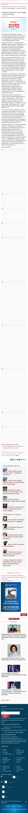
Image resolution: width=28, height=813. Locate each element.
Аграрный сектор (7, 759)
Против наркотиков (7, 771)
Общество (19, 768)
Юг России (5, 752)
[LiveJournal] (19, 460)
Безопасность (6, 768)
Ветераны (19, 754)
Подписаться (5, 716)
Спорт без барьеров (7, 580)
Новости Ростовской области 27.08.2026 (12, 575)
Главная (8, 806)
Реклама (19, 806)
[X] (11, 460)
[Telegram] (25, 460)
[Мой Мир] (17, 460)
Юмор (18, 771)
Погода (18, 766)
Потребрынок (6, 761)
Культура (19, 761)
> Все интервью (5, 700)
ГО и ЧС (4, 769)
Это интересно (20, 769)
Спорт (18, 762)
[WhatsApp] (23, 460)
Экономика (5, 757)
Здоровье (19, 759)
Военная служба (20, 750)
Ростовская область (7, 754)
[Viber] (21, 460)
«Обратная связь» (19, 732)
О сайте (14, 806)
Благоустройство (21, 757)
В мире (4, 749)
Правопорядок (20, 752)
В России (5, 750)
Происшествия (6, 766)
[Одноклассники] (15, 460)
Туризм (4, 762)
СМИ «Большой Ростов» (8, 734)
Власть (18, 749)
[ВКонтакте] (13, 460)
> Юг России (4, 4)
